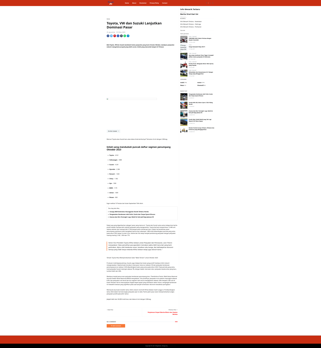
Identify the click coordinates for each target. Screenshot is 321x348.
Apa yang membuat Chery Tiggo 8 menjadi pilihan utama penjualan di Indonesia (201, 56)
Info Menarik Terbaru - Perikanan (190, 27)
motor (190, 36)
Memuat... (183, 12)
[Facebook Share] (108, 36)
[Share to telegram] (128, 36)
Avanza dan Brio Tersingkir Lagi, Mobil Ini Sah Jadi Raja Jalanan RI (132, 217)
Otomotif (194, 36)
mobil (190, 53)
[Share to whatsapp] (124, 36)
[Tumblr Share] (121, 36)
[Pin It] (114, 36)
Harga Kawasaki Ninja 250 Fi (197, 47)
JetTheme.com (172, 346)
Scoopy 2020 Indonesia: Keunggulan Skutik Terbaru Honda (129, 212)
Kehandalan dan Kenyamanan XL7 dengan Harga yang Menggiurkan (201, 73)
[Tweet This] (111, 36)
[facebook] (206, 3)
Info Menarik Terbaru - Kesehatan (191, 21)
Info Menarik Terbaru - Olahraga (190, 24)
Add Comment (117, 326)
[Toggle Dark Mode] (210, 3)
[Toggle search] (212, 3)
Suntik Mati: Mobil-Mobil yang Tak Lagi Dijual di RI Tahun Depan (200, 120)
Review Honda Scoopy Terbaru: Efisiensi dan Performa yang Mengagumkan (201, 128)
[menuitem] (126, 3)
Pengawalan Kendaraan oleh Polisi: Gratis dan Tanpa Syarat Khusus (132, 214)
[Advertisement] (137, 12)
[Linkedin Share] (118, 36)
